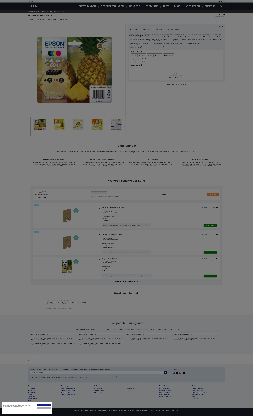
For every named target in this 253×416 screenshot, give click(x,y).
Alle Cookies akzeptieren (43, 404)
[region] (27, 408)
